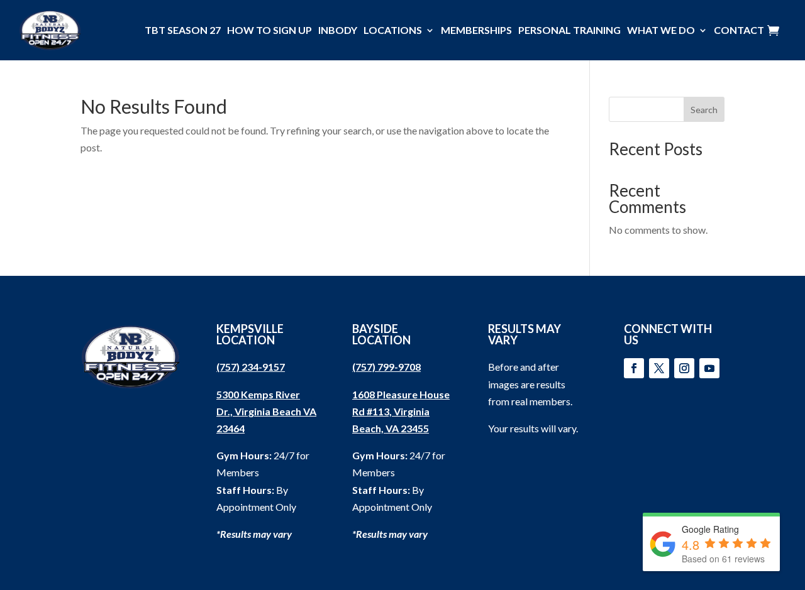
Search (704, 109)
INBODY (337, 30)
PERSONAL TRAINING (569, 30)
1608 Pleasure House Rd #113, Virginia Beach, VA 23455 (401, 411)
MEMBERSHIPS (476, 30)
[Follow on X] (659, 368)
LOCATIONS (393, 30)
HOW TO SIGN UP (269, 30)
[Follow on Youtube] (709, 368)
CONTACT (739, 30)
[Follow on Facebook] (634, 368)
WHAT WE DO (661, 30)
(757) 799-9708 (386, 367)
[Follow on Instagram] (684, 368)
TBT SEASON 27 (183, 30)
